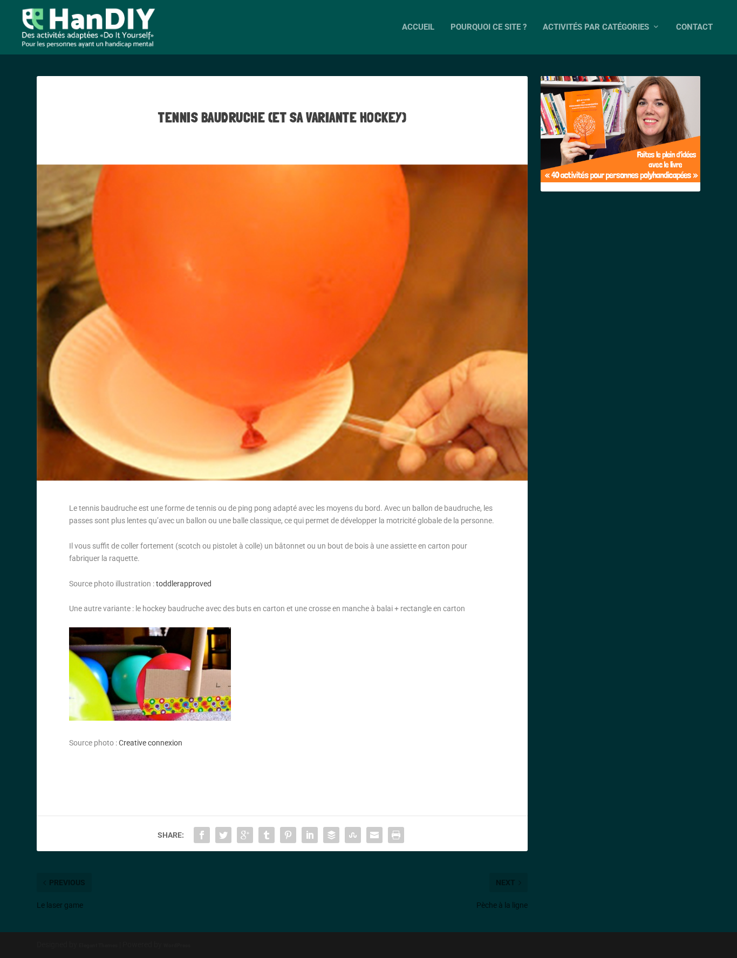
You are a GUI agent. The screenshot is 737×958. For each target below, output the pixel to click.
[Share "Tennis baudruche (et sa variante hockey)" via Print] (396, 835)
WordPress (176, 945)
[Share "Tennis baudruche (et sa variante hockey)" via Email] (374, 835)
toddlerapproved (183, 583)
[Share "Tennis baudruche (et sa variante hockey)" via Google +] (245, 835)
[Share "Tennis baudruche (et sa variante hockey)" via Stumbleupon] (353, 835)
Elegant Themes (98, 945)
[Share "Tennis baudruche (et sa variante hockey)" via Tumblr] (266, 835)
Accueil (418, 27)
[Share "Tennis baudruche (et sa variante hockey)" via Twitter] (223, 835)
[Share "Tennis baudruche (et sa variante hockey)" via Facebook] (202, 835)
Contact (694, 27)
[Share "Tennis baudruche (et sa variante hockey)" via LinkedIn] (309, 835)
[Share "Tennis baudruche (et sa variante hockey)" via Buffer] (331, 835)
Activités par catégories (596, 27)
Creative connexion (150, 742)
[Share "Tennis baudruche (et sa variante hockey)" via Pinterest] (288, 835)
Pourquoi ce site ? (489, 27)
